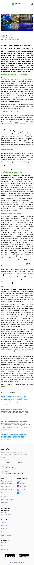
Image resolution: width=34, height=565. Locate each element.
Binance (8, 35)
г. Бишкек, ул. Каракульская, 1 (14, 473)
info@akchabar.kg (10, 468)
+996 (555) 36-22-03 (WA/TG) (14, 463)
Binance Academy (7, 371)
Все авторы (9, 37)
